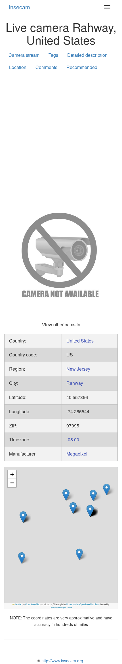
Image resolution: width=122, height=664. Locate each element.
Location (17, 67)
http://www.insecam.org (61, 660)
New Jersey (78, 369)
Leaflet (17, 604)
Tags (53, 55)
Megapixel (76, 453)
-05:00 (72, 439)
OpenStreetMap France (61, 607)
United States (80, 340)
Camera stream (24, 55)
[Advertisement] (61, 140)
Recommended (81, 67)
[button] (106, 489)
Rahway (74, 383)
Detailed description (87, 55)
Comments (46, 67)
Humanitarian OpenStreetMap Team (83, 604)
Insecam (19, 7)
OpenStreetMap (32, 604)
